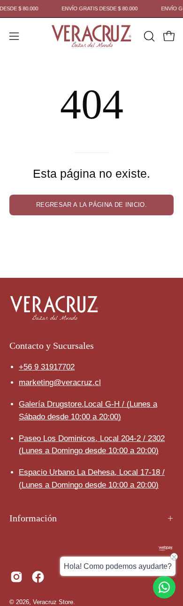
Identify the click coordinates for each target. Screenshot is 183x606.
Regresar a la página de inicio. (91, 204)
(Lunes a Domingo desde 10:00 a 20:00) (89, 450)
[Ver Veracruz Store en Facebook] (38, 577)
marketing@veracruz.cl (60, 382)
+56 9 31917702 (47, 366)
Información (33, 518)
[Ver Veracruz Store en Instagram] (16, 577)
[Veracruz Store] (91, 36)
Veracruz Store (53, 602)
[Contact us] (164, 587)
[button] (148, 36)
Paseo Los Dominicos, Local (92, 438)
